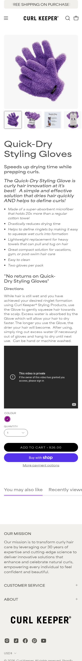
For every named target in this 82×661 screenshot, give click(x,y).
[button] (67, 18)
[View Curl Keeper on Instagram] (7, 641)
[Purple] (7, 419)
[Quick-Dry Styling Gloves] (13, 120)
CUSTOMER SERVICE (24, 585)
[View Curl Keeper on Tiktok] (16, 641)
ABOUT (11, 599)
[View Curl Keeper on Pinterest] (34, 641)
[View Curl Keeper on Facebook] (25, 641)
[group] (41, 4)
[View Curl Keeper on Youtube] (44, 641)
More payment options (41, 465)
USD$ (8, 653)
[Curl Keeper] (41, 18)
